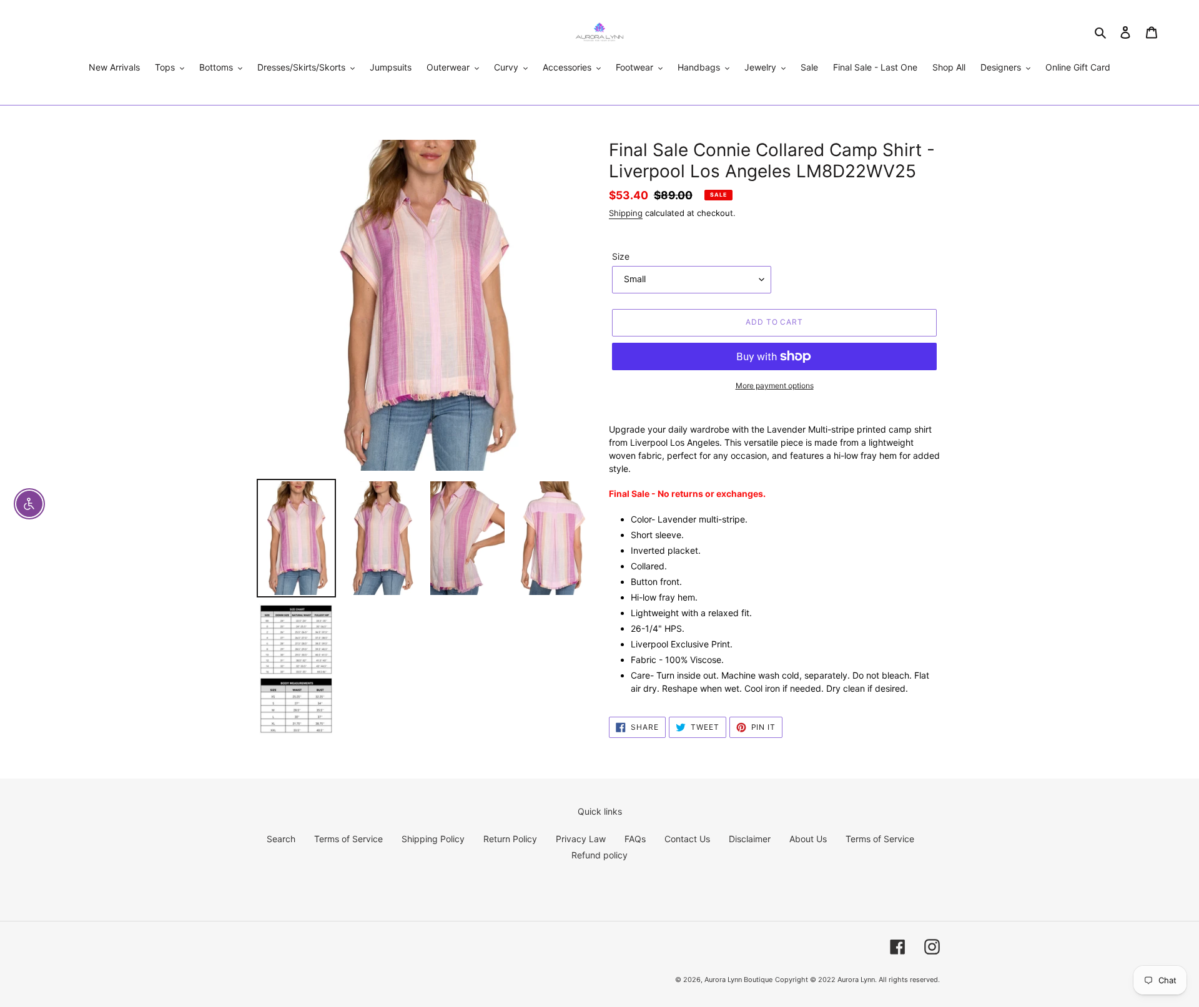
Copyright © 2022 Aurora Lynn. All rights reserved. (857, 979)
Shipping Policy (433, 838)
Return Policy (510, 838)
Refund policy (599, 855)
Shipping (626, 213)
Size (620, 256)
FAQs (635, 838)
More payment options (775, 385)
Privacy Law (581, 838)
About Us (808, 838)
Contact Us (687, 838)
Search (281, 838)
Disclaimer (750, 838)
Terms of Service (348, 838)
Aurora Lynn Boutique (738, 979)
